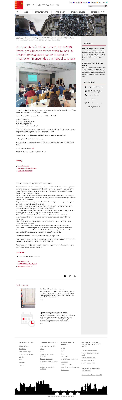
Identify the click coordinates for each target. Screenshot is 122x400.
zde (33, 148)
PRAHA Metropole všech (42, 5)
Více (41, 299)
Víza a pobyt (91, 99)
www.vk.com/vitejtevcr (25, 171)
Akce (22, 38)
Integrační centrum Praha (95, 87)
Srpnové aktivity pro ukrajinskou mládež (53, 313)
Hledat (106, 6)
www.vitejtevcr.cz (23, 166)
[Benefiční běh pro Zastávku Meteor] (28, 308)
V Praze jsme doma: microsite (94, 107)
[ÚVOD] (18, 12)
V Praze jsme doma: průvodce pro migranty (95, 91)
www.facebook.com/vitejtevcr (27, 168)
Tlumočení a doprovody (95, 103)
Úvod (17, 38)
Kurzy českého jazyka (94, 95)
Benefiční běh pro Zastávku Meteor (52, 289)
